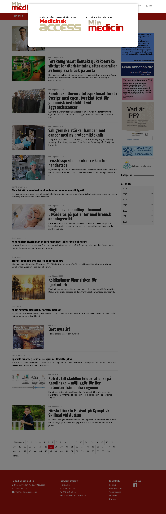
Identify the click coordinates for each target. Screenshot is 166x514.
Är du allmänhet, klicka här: (99, 17)
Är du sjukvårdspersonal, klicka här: (58, 17)
